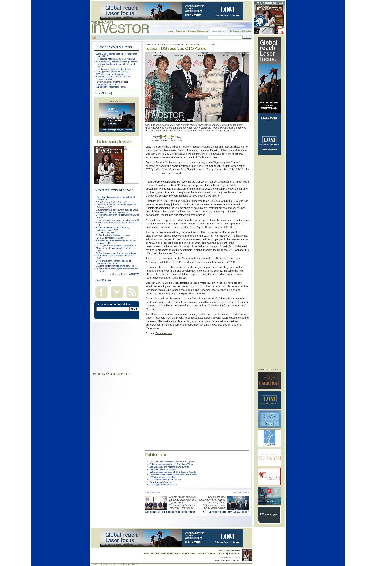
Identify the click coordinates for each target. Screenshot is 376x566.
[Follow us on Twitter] (117, 298)
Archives (234, 31)
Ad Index (246, 31)
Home (169, 31)
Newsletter (234, 553)
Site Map (223, 553)
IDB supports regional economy (111, 87)
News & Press (219, 31)
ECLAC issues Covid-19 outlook (111, 202)
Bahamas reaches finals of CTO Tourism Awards (173, 472)
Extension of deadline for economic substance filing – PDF (112, 228)
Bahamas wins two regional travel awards (169, 467)
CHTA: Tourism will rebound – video (113, 235)
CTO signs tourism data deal (109, 74)
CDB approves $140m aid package (112, 71)
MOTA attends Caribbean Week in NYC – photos (173, 462)
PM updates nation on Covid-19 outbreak (115, 59)
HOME (148, 45)
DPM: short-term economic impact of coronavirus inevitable (113, 262)
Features (180, 31)
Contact (235, 560)
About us (225, 560)
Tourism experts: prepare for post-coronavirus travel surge (112, 83)
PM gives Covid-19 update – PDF (112, 212)
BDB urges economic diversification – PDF (116, 245)
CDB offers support (105, 233)
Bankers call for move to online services (115, 266)
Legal (216, 560)
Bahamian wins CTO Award (163, 469)
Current (113, 47)
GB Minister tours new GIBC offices (226, 511)
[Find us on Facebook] (101, 298)
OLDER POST (240, 493)
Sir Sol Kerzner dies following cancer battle (116, 253)
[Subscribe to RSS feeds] (132, 298)
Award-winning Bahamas (161, 482)
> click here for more (124, 274)
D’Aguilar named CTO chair (163, 477)
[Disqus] (197, 390)
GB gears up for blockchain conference (170, 511)
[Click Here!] (269, 389)
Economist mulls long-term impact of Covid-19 (117, 220)
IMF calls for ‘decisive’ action (109, 238)
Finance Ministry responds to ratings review (116, 61)
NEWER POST (153, 493)
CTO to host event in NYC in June (166, 479)
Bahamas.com (163, 333)
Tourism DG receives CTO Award (176, 48)
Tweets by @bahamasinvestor (110, 373)
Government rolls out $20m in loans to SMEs (117, 210)
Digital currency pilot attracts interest (113, 69)
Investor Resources (198, 31)
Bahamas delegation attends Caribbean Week (171, 464)
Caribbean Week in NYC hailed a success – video (173, 474)
